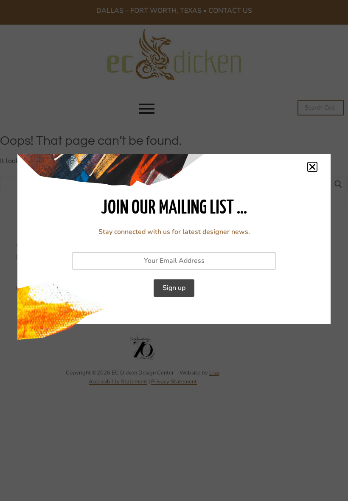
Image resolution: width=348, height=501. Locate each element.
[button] (312, 167)
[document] (174, 250)
